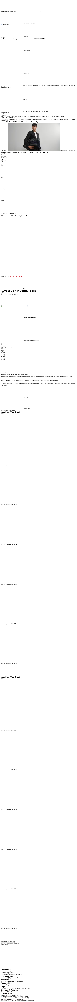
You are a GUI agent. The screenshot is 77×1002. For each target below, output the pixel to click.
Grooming (22, 974)
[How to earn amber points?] (12, 324)
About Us (3, 981)
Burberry (57, 116)
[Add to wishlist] (17, 367)
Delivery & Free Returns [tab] (23, 374)
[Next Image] (12, 270)
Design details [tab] (14, 374)
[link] (39, 39)
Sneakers (11, 974)
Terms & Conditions (6, 988)
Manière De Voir (48, 119)
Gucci (31, 119)
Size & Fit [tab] (9, 374)
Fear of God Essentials (24, 119)
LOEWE (42, 119)
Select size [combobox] (3, 347)
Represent (3, 122)
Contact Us (4, 978)
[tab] (12, 223)
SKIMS (18, 122)
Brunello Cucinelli (50, 116)
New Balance (56, 119)
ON (68, 119)
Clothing (3, 974)
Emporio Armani (14, 119)
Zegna (37, 122)
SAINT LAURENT (11, 122)
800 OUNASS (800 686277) (21, 998)
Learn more (37, 340)
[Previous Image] (12, 247)
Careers (8, 981)
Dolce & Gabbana (30, 971)
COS (10, 118)
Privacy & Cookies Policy (18, 988)
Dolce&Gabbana (5, 119)
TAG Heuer (23, 122)
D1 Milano (14, 118)
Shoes (7, 974)
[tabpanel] (38, 380)
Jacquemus (36, 119)
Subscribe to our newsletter (8, 941)
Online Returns (15, 991)
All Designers (4, 116)
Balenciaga (9, 971)
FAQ (8, 978)
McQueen (5, 277)
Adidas (10, 116)
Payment (11, 978)
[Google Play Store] (16, 995)
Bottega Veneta (42, 116)
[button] (3, 37)
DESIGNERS (4, 150)
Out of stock (3, 372)
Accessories (17, 974)
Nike (61, 119)
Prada (6, 120)
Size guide (3, 346)
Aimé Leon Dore (16, 116)
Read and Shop (5, 985)
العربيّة (40, 11)
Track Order (17, 978)
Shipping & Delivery (6, 991)
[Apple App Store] (6, 995)
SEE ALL (3, 413)
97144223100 (19, 999)
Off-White (64, 119)
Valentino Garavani (31, 122)
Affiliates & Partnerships (16, 981)
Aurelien (32, 116)
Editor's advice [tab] (4, 374)
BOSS (36, 116)
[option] (38, 349)
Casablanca (6, 118)
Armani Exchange (25, 116)
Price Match (28, 988)
